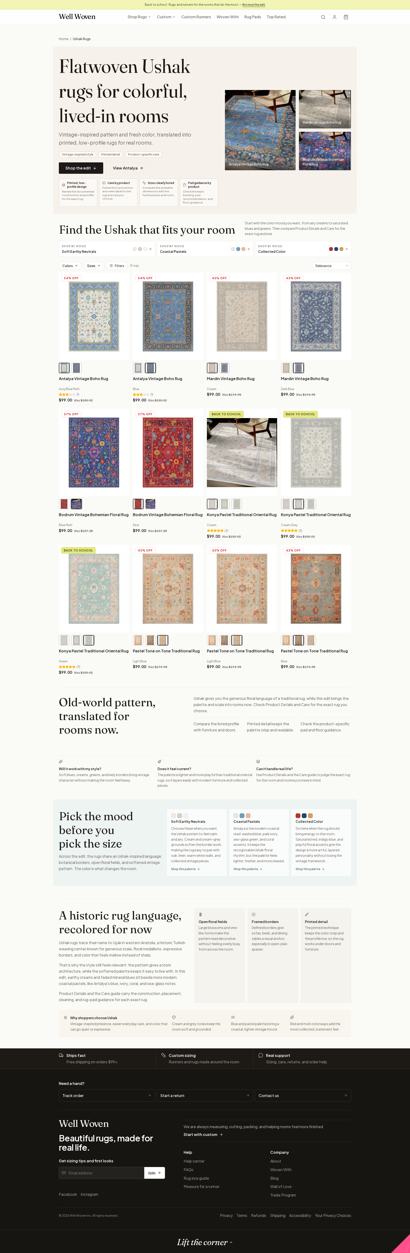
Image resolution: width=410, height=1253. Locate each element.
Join (151, 1172)
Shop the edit (78, 167)
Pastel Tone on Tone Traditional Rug (166, 650)
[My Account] (334, 17)
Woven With (228, 16)
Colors (67, 266)
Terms (242, 1215)
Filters (119, 266)
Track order (73, 1095)
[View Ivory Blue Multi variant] (64, 368)
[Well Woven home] (77, 17)
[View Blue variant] (76, 368)
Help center (194, 1161)
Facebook (68, 1194)
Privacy (226, 1215)
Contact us (269, 1095)
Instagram (89, 1194)
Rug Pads (252, 16)
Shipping (277, 1215)
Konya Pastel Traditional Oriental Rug (242, 514)
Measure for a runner (201, 1186)
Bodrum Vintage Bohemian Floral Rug (94, 514)
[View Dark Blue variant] (224, 368)
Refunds (258, 1215)
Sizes (91, 266)
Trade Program (283, 1194)
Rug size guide (196, 1178)
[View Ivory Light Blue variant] (138, 640)
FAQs (188, 1169)
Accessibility (300, 1215)
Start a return (172, 1095)
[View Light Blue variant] (163, 640)
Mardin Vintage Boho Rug (231, 378)
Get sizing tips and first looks (86, 1160)
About (275, 1161)
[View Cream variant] (212, 368)
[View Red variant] (64, 504)
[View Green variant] (237, 504)
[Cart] (346, 17)
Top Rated (276, 16)
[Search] (323, 17)
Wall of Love (281, 1186)
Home (64, 39)
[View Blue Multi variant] (76, 504)
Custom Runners (196, 16)
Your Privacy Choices (333, 1215)
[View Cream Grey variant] (224, 504)
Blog (274, 1178)
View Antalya (125, 167)
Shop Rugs (137, 16)
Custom (164, 16)
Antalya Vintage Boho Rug (83, 378)
